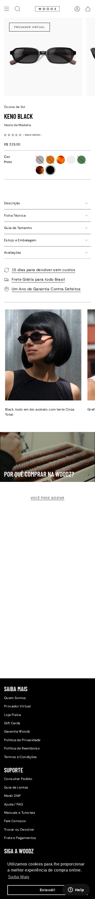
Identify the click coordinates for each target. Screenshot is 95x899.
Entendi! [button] (47, 890)
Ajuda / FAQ (13, 804)
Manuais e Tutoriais (19, 812)
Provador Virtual (29, 27)
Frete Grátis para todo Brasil (38, 279)
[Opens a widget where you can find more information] (76, 890)
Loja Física (12, 715)
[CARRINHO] (88, 9)
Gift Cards (12, 723)
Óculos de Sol (14, 107)
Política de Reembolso (22, 748)
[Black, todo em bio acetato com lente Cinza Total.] (43, 354)
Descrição (12, 203)
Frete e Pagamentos (20, 838)
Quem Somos (15, 698)
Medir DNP (12, 796)
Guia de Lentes (16, 787)
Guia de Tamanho (18, 228)
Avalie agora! (33, 134)
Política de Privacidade (22, 740)
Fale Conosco (15, 821)
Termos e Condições (20, 757)
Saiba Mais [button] (18, 877)
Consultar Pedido (18, 779)
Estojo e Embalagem (20, 240)
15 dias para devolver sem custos (43, 269)
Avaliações (12, 252)
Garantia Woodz (17, 731)
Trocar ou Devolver (19, 829)
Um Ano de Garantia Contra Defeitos (46, 289)
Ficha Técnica (15, 215)
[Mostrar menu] (7, 9)
